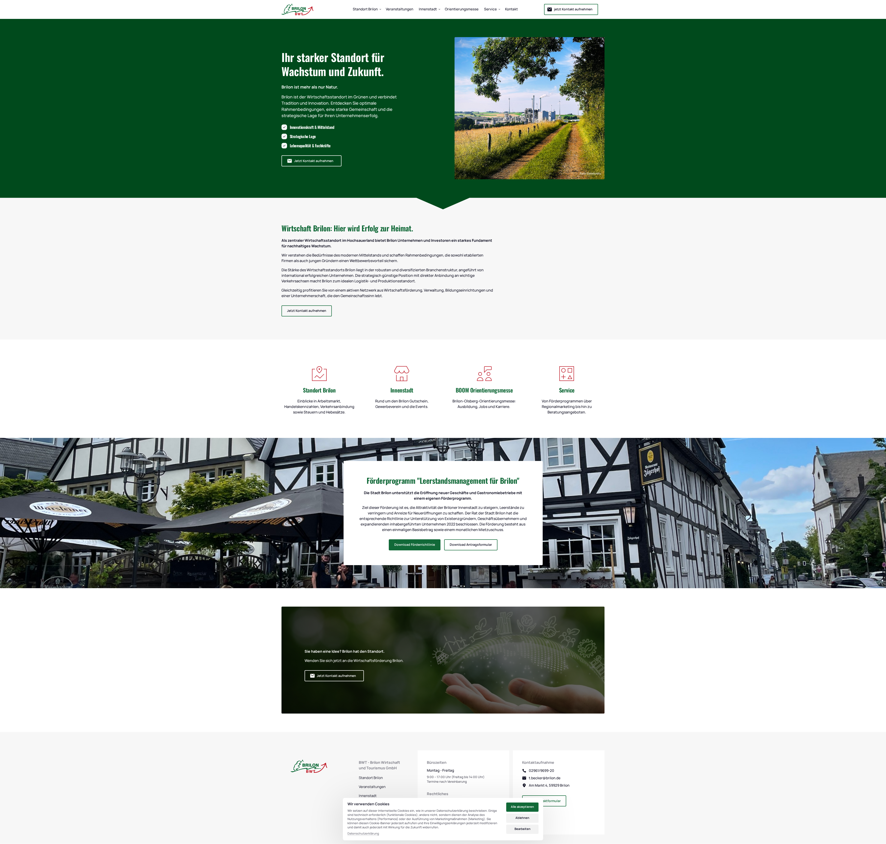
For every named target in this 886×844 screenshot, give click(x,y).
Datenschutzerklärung (363, 833)
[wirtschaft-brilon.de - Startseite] (297, 9)
